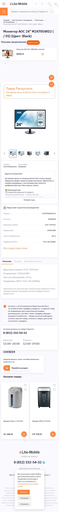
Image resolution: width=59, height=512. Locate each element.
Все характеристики (15, 248)
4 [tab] (10, 62)
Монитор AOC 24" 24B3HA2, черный (30, 49)
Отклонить (24, 504)
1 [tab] (2, 62)
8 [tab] (21, 62)
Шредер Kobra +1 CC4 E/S (13, 421)
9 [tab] (24, 62)
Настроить (24, 498)
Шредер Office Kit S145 (41, 421)
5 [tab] (13, 62)
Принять (23, 492)
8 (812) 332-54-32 (15, 333)
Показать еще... (30, 200)
